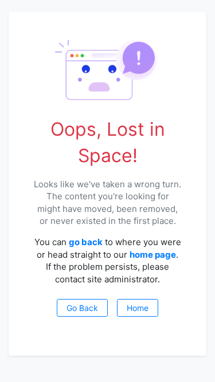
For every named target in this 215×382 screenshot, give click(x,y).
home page (153, 254)
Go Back (82, 308)
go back (86, 242)
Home (137, 308)
